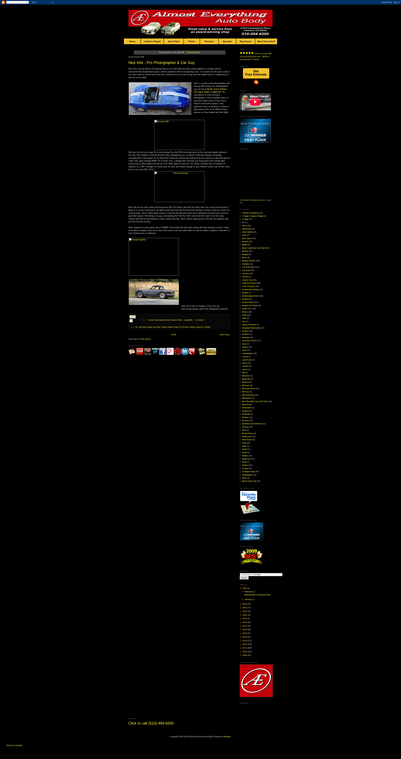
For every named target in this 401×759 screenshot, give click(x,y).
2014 (244, 637)
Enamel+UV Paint (249, 305)
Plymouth (246, 414)
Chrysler (245, 273)
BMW (244, 245)
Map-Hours (245, 41)
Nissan (245, 404)
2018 (244, 622)
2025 (244, 588)
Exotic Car (178, 327)
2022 (244, 611)
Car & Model (207, 89)
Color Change (248, 286)
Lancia (245, 357)
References (247, 436)
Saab (244, 446)
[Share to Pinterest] (134, 324)
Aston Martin (247, 232)
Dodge (245, 299)
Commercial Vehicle (250, 289)
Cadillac (245, 264)
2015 (244, 633)
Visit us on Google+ (14, 745)
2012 (244, 644)
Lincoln (245, 366)
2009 (244, 655)
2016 (244, 629)
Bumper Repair (248, 261)
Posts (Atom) (145, 339)
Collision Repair (152, 41)
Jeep (244, 350)
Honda (245, 331)
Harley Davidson (249, 325)
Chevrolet (246, 270)
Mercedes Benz (248, 388)
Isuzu (244, 344)
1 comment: (199, 320)
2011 (244, 648)
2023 (244, 608)
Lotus (244, 369)
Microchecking (248, 395)
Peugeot (245, 411)
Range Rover (247, 433)
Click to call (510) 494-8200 (151, 723)
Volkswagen (247, 475)
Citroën (245, 277)
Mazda (245, 382)
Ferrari (245, 312)
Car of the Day (248, 267)
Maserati (245, 379)
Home (132, 41)
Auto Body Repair (145, 327)
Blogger (227, 736)
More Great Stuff (266, 41)
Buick (244, 257)
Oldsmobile (247, 408)
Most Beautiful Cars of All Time (255, 401)
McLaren (246, 385)
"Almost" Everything (250, 213)
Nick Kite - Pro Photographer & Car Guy (161, 62)
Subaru (245, 456)
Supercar (199, 327)
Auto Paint (173, 41)
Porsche (185, 327)
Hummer (245, 334)
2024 (244, 604)
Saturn (245, 449)
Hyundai (245, 337)
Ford (244, 315)
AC (136, 327)
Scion (244, 452)
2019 (244, 619)
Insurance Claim (249, 341)
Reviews (209, 41)
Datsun (245, 293)
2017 (244, 626)
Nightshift (216, 92)
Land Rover (247, 360)
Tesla (244, 462)
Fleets (192, 41)
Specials (227, 41)
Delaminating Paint (250, 296)
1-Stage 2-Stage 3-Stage (252, 216)
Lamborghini (247, 353)
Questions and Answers (252, 424)
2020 (244, 615)
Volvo (244, 478)
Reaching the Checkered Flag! (257, 595)
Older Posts (224, 335)
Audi (244, 235)
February (249, 592)
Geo (244, 321)
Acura (244, 226)
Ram (244, 430)
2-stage (245, 219)
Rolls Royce (247, 440)
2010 (244, 652)
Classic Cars (247, 280)
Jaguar (245, 347)
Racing (192, 327)
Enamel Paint (247, 302)
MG (243, 373)
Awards (245, 242)
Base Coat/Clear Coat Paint (254, 248)
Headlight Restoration (251, 328)
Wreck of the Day (249, 481)
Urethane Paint (248, 472)
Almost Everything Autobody (253, 200)
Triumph (207, 327)
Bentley (245, 251)
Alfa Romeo (247, 229)
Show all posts (193, 52)
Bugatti (245, 254)
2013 (244, 641)
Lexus (244, 363)
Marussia (246, 376)
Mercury (245, 392)
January (248, 599)
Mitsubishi (246, 398)
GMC (244, 318)
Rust (244, 443)
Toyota (245, 465)
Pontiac (245, 417)
